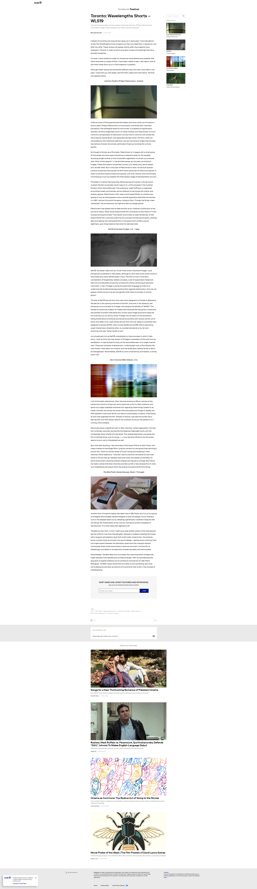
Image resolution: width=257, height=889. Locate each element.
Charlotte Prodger (124, 611)
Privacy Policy (105, 885)
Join (144, 591)
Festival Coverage (113, 613)
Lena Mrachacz (95, 806)
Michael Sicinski (96, 33)
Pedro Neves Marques (98, 613)
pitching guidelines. (169, 875)
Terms (95, 885)
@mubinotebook (72, 872)
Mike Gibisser (136, 611)
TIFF (92, 611)
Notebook (93, 751)
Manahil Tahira (95, 696)
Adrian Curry (94, 858)
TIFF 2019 (98, 611)
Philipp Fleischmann (109, 611)
